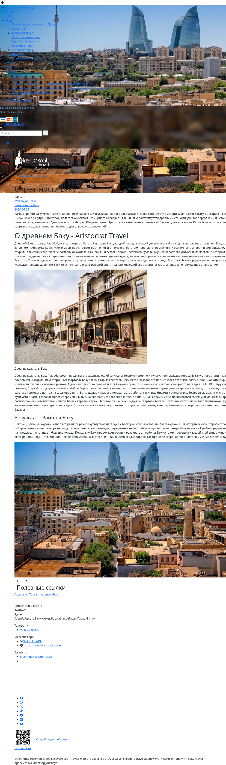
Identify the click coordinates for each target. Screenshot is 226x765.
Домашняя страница (20, 7)
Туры (9, 20)
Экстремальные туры (26, 58)
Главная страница (32, 175)
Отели (10, 67)
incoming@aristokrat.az (36, 657)
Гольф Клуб (19, 75)
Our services (22, 748)
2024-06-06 (21, 209)
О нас (9, 12)
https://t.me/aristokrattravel (42, 645)
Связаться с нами (18, 101)
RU (8, 146)
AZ (7, 138)
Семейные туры (22, 46)
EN (7, 142)
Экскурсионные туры (25, 37)
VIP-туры (17, 54)
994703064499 (14, 124)
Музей (10, 63)
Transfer (17, 96)
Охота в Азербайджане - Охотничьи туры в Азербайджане (51, 84)
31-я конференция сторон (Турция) (35, 24)
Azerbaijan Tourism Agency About (37, 594)
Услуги (10, 71)
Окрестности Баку (26, 205)
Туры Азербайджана (25, 41)
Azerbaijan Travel (25, 201)
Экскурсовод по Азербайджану (32, 92)
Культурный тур (22, 33)
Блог (9, 16)
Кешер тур (18, 29)
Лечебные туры (22, 50)
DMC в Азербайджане (26, 79)
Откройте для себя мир (52, 739)
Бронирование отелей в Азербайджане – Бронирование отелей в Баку (60, 88)
